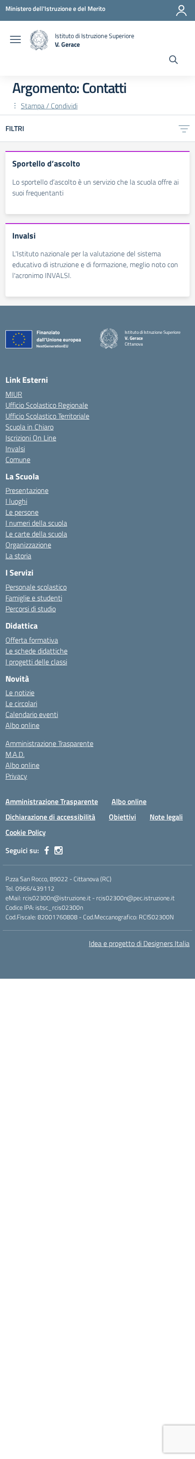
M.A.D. (14, 754)
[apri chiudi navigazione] (15, 40)
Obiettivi (122, 816)
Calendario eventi (31, 714)
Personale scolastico (36, 586)
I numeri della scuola (36, 522)
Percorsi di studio (30, 608)
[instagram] (58, 850)
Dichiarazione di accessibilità (50, 816)
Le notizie (19, 692)
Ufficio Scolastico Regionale (46, 405)
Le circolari (21, 703)
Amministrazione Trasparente (49, 743)
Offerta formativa (31, 639)
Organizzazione (28, 544)
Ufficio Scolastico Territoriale (47, 415)
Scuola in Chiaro (29, 426)
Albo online (22, 725)
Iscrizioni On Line (30, 437)
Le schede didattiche (36, 650)
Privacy (16, 776)
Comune (17, 459)
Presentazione (27, 490)
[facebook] (47, 850)
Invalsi (15, 448)
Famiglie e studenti (33, 597)
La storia (18, 555)
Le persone (22, 512)
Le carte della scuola (36, 533)
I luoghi (16, 501)
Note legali (166, 816)
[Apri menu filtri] (184, 128)
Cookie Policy (25, 832)
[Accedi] (181, 10)
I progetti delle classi (36, 661)
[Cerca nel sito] (173, 61)
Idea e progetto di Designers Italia (139, 943)
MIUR (13, 394)
